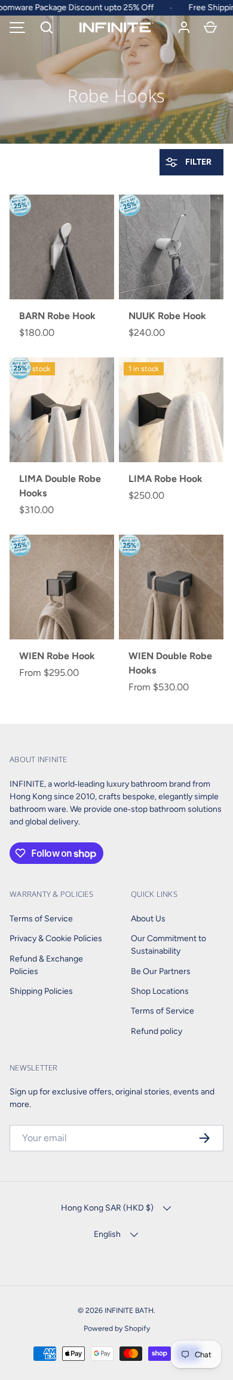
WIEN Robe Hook (57, 656)
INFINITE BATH (129, 1310)
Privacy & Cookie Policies (56, 938)
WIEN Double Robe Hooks (170, 663)
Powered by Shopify (117, 1328)
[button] (46, 27)
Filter (197, 162)
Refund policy (156, 1031)
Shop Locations (160, 991)
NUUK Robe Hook (167, 316)
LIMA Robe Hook (165, 478)
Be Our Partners (161, 971)
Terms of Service (41, 919)
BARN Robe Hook (57, 316)
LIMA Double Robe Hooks (60, 486)
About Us (148, 919)
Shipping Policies (41, 991)
